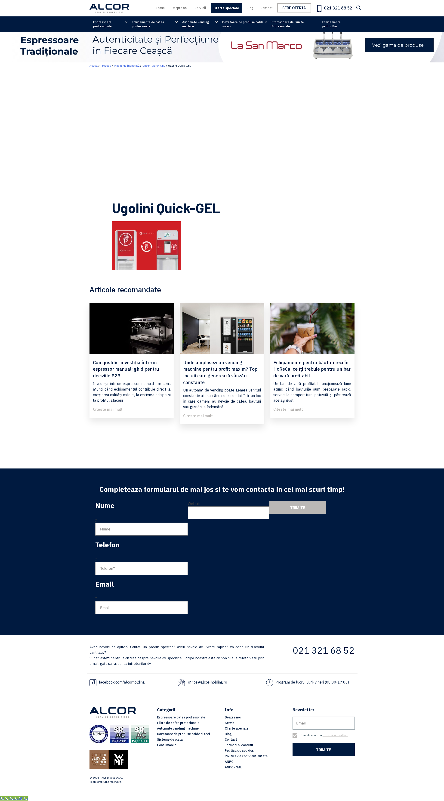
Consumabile (166, 745)
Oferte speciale (226, 8)
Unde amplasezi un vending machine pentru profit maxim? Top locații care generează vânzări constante (220, 372)
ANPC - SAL (233, 767)
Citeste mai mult (108, 409)
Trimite (297, 507)
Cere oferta (294, 8)
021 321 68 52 (337, 8)
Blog (250, 8)
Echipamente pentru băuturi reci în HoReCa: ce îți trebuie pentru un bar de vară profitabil (312, 369)
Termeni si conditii (239, 745)
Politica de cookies (239, 751)
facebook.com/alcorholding (122, 682)
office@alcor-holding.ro (207, 682)
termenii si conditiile (335, 735)
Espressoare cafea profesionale (181, 717)
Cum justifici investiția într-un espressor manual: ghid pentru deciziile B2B (126, 369)
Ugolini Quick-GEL (153, 65)
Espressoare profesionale (102, 24)
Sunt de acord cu (324, 735)
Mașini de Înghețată (126, 65)
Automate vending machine (195, 24)
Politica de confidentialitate (246, 756)
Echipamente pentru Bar (331, 24)
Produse (106, 65)
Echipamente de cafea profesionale (148, 24)
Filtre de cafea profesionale (178, 723)
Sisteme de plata (170, 739)
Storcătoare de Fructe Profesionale (287, 24)
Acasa (160, 8)
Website (194, 503)
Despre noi (180, 8)
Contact (266, 8)
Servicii (200, 8)
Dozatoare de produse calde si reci (243, 24)
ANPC (229, 762)
